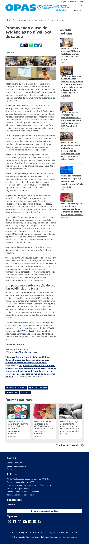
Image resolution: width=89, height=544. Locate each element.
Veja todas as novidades (68, 445)
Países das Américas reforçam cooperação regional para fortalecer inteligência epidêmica (72, 181)
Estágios (10, 469)
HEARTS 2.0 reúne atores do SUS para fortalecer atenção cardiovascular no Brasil (70, 54)
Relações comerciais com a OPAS (20, 482)
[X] (9, 522)
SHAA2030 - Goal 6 (17, 387)
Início (8, 20)
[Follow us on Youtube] (25, 522)
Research (13, 392)
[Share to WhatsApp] (31, 45)
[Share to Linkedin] (36, 45)
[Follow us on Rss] (39, 522)
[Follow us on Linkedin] (29, 522)
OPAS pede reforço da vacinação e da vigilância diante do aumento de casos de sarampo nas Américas (72, 209)
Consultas (11, 504)
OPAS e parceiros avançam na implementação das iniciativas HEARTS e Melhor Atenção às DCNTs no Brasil (71, 119)
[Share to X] (26, 45)
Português (79, 1)
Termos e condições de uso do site (21, 495)
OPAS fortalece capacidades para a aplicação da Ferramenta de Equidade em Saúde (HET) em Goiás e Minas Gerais (70, 150)
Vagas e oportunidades (16, 466)
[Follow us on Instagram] (19, 522)
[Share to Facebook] (22, 45)
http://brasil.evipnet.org (25, 352)
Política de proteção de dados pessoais (23, 491)
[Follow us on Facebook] (14, 522)
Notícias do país (39, 387)
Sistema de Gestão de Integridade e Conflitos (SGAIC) (29, 485)
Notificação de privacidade (18, 488)
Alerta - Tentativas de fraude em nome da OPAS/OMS (28, 479)
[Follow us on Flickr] (34, 522)
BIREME (26, 392)
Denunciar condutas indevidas (44, 511)
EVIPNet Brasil (27, 331)
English (64, 1)
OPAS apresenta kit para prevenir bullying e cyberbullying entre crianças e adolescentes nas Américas (18, 427)
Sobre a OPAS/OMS (15, 463)
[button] (40, 45)
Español (71, 1)
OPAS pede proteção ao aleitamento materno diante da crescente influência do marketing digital (69, 426)
